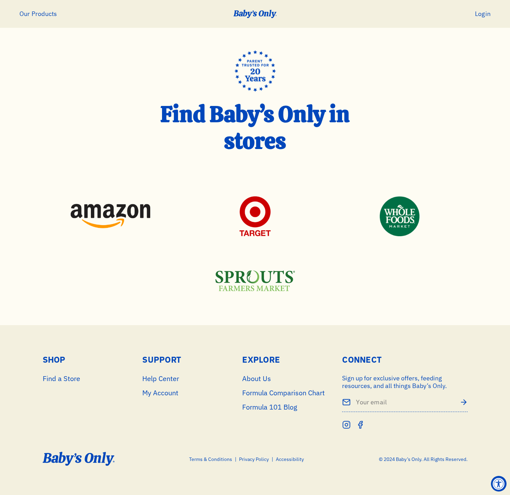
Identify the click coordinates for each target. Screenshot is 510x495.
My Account (160, 392)
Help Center (160, 378)
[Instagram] (346, 424)
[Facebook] (360, 424)
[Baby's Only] (255, 14)
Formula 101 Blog (269, 407)
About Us (256, 378)
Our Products (38, 14)
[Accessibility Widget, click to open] (499, 484)
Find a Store (61, 378)
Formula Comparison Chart (283, 392)
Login (483, 14)
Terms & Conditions (210, 459)
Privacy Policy (254, 459)
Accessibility (290, 459)
